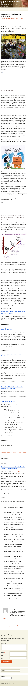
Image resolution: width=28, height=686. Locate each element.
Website (3, 658)
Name (3, 652)
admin (22, 18)
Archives (3, 676)
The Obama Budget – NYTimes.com (9, 401)
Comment (4, 643)
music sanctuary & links (19, 628)
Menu (2, 9)
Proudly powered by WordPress (7, 683)
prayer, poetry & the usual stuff (10, 626)
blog (17, 617)
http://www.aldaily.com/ (17, 471)
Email (3, 655)
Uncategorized (15, 18)
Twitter (10, 617)
